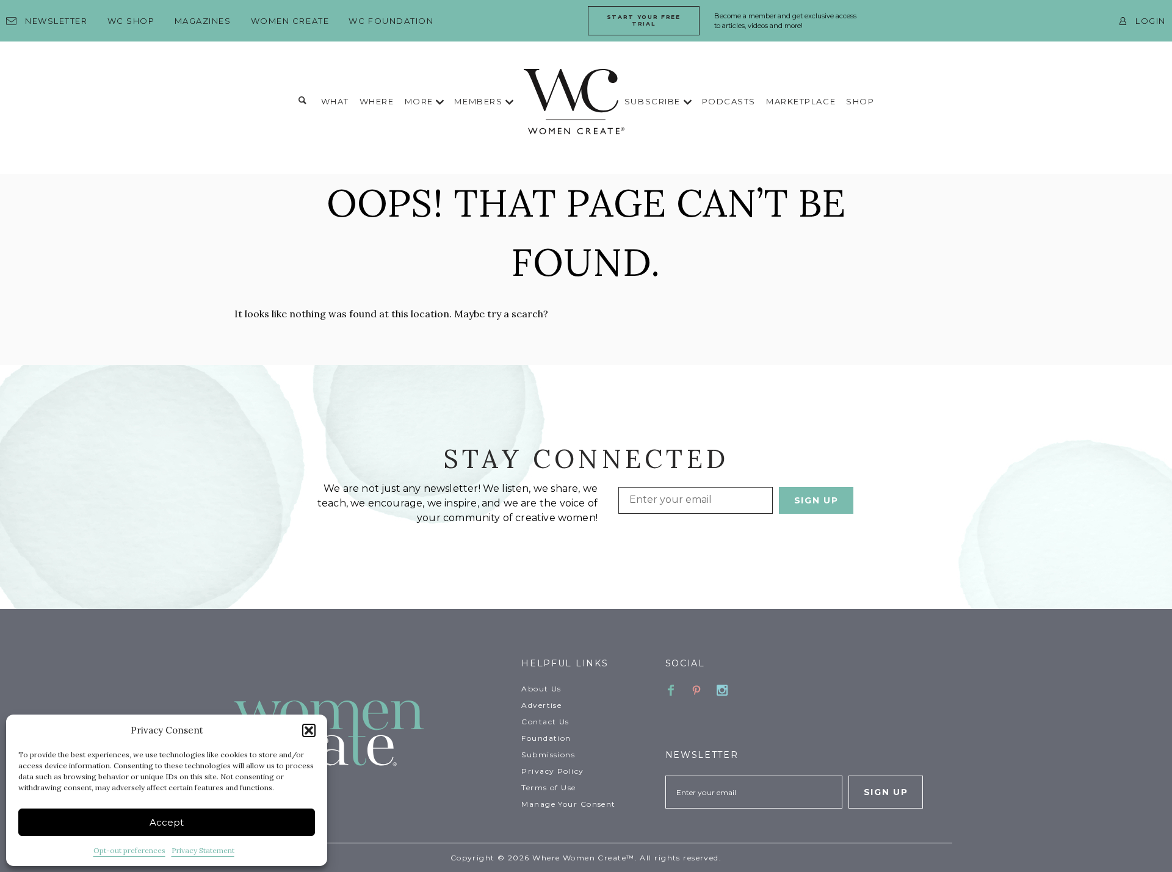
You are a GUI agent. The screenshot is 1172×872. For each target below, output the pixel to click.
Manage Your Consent (568, 804)
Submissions (548, 754)
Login (1150, 21)
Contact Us (545, 721)
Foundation (546, 738)
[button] (309, 730)
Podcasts (729, 101)
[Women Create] (370, 734)
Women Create (290, 21)
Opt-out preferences (129, 850)
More (420, 101)
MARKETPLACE (801, 101)
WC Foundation (391, 21)
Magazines (203, 21)
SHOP (860, 101)
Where (377, 101)
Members (479, 101)
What (335, 101)
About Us (541, 688)
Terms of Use (548, 787)
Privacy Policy (552, 771)
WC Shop (131, 21)
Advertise (541, 705)
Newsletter (56, 21)
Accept (167, 822)
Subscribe (654, 101)
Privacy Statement (203, 850)
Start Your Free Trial (644, 20)
